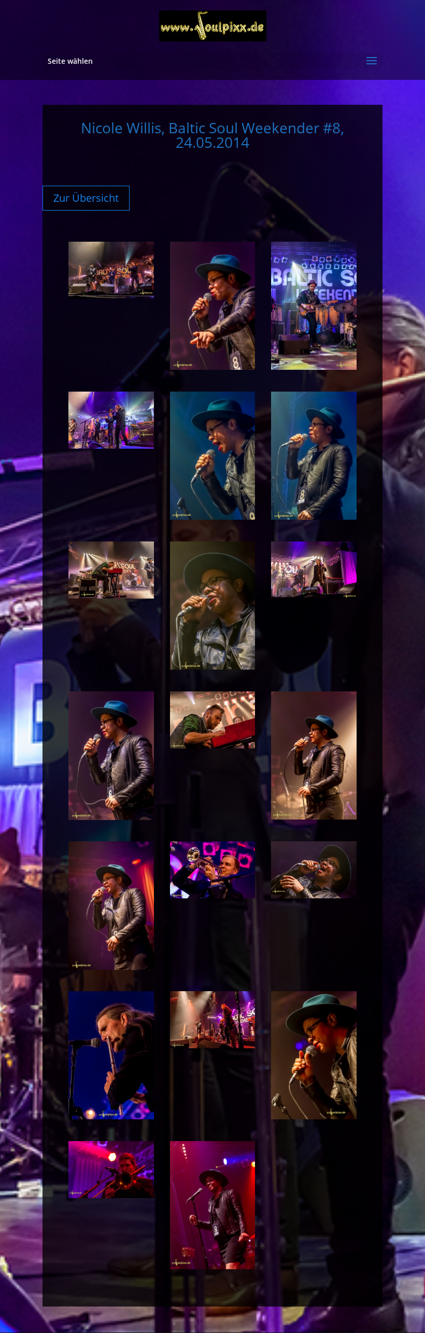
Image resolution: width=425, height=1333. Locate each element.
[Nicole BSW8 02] (213, 366)
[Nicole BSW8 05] (213, 516)
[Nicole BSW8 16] (111, 1116)
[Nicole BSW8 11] (213, 745)
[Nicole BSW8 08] (213, 666)
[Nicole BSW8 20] (213, 1266)
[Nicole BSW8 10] (111, 817)
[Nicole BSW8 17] (213, 1045)
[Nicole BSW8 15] (314, 895)
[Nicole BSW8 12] (314, 816)
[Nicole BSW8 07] (111, 595)
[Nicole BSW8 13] (111, 967)
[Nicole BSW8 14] (213, 895)
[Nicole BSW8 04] (111, 445)
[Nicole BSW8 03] (314, 366)
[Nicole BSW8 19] (111, 1195)
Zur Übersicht (86, 198)
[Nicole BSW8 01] (111, 295)
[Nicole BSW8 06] (314, 516)
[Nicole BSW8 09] (314, 595)
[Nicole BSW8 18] (314, 1116)
